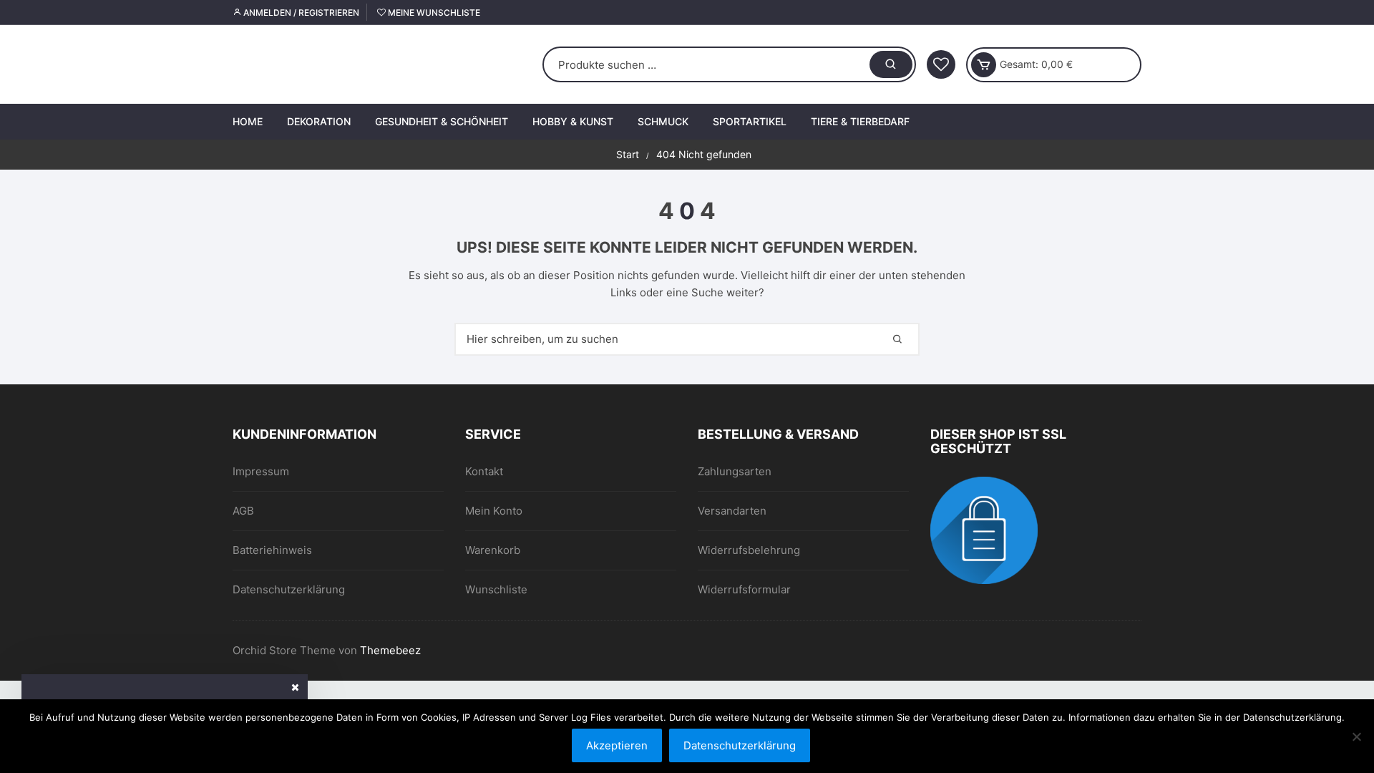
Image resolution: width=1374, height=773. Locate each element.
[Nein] (1356, 736)
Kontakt (484, 471)
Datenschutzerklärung (289, 589)
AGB (243, 510)
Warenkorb (492, 550)
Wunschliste (496, 589)
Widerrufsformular (744, 589)
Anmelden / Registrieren (300, 12)
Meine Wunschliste (433, 12)
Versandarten (732, 510)
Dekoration (319, 121)
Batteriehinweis (272, 550)
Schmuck (663, 121)
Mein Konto (493, 510)
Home (248, 121)
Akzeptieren (617, 745)
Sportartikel (749, 121)
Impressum (261, 471)
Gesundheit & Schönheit (441, 121)
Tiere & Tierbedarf (860, 121)
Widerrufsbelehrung (749, 550)
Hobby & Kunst (572, 121)
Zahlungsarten (734, 471)
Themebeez (390, 650)
